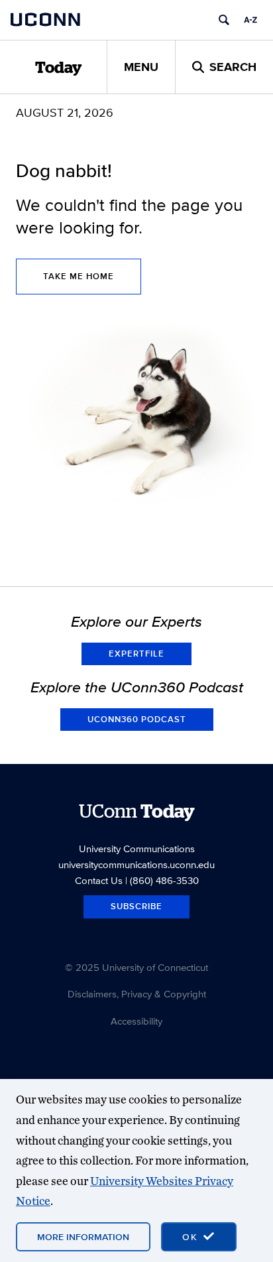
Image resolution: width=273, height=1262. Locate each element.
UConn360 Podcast (136, 719)
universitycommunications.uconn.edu (136, 864)
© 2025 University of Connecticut (136, 967)
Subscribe (136, 906)
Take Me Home (78, 276)
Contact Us (99, 880)
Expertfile (136, 653)
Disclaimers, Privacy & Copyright (137, 994)
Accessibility (136, 1021)
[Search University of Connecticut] (224, 20)
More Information (83, 1236)
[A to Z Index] (250, 20)
